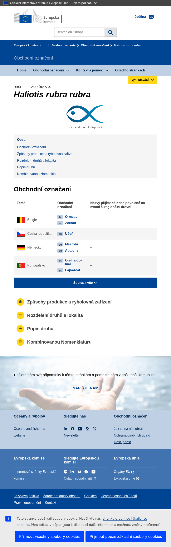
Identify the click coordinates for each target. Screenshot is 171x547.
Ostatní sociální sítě (78, 478)
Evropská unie (124, 478)
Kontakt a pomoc (89, 70)
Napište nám (85, 388)
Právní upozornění (27, 502)
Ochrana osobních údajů (132, 435)
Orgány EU (122, 471)
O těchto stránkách (130, 70)
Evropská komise (26, 45)
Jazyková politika (26, 496)
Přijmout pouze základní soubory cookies (126, 536)
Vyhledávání (110, 32)
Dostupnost (122, 442)
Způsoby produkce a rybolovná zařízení (46, 154)
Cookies (90, 496)
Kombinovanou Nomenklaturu (39, 174)
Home (21, 70)
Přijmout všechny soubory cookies (49, 536)
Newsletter (72, 435)
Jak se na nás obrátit (129, 428)
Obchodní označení (95, 45)
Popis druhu (26, 167)
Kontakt (50, 502)
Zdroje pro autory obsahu (61, 496)
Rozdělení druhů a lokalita (36, 160)
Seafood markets (64, 45)
